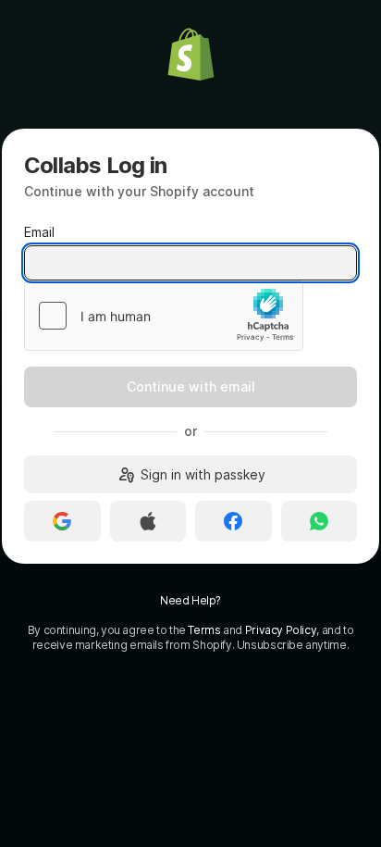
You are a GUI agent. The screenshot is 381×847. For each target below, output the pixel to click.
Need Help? (190, 600)
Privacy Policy (281, 630)
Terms (204, 630)
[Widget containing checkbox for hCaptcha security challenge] (163, 315)
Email (39, 232)
